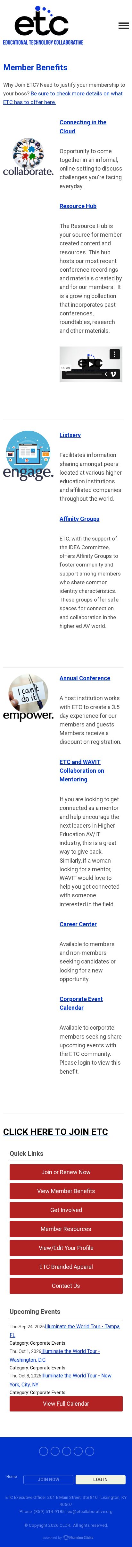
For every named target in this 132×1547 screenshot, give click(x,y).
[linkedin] (66, 1451)
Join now (48, 1479)
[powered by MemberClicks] (66, 1538)
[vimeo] (89, 1451)
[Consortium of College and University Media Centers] (43, 26)
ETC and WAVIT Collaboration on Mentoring (82, 771)
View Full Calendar (66, 1403)
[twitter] (55, 1451)
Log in (100, 1479)
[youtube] (78, 1451)
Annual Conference (85, 678)
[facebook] (43, 1451)
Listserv (70, 435)
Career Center (78, 924)
